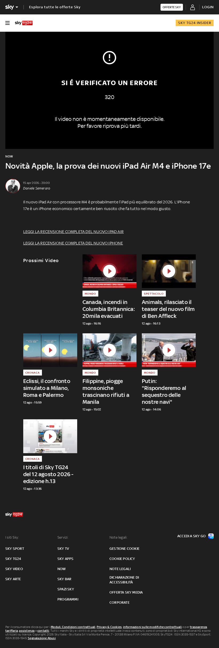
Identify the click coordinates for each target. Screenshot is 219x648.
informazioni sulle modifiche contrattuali (152, 627)
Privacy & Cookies (109, 627)
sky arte (13, 579)
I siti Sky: (12, 537)
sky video (14, 569)
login (208, 7)
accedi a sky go (191, 536)
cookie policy (122, 559)
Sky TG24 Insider (194, 23)
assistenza (26, 631)
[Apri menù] (7, 23)
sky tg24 (13, 559)
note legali (120, 569)
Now (61, 569)
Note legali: (118, 537)
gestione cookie (124, 549)
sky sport (14, 549)
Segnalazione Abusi (42, 638)
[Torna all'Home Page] (24, 23)
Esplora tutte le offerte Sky (55, 7)
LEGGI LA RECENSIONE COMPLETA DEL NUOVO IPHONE (73, 243)
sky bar (64, 579)
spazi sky (65, 589)
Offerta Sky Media (126, 592)
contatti (43, 631)
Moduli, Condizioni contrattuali (73, 627)
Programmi (67, 599)
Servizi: (63, 537)
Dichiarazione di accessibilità (124, 579)
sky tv (63, 549)
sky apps (65, 559)
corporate (120, 602)
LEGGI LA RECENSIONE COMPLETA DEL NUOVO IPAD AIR (73, 231)
